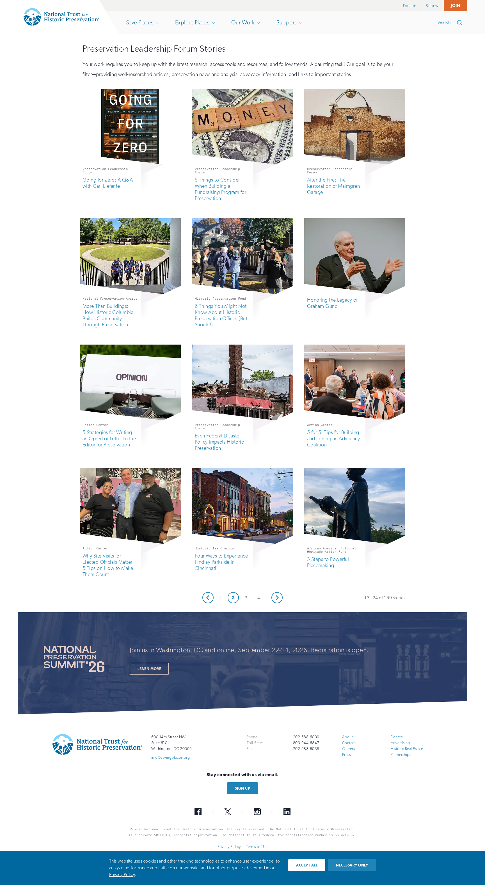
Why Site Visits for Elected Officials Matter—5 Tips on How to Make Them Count (109, 565)
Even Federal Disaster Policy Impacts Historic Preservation (219, 442)
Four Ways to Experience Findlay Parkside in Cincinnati (221, 562)
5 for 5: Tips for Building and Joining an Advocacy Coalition (333, 438)
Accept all (306, 865)
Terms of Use (256, 846)
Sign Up (242, 788)
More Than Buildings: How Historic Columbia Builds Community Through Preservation (108, 315)
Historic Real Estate (407, 748)
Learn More (149, 669)
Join (455, 5)
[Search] (461, 22)
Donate (410, 5)
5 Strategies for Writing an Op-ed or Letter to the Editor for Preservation (109, 438)
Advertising (400, 742)
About (347, 737)
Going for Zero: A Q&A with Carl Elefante (108, 183)
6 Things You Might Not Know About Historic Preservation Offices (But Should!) (221, 315)
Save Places (139, 26)
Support (286, 26)
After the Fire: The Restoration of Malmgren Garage (333, 186)
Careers (348, 748)
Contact (349, 742)
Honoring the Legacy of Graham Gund (332, 303)
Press (346, 754)
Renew (432, 5)
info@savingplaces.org (170, 757)
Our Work (243, 26)
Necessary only (352, 865)
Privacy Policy (229, 846)
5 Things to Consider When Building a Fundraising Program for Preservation (220, 189)
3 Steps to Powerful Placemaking (328, 562)
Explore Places (192, 26)
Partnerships (401, 754)
